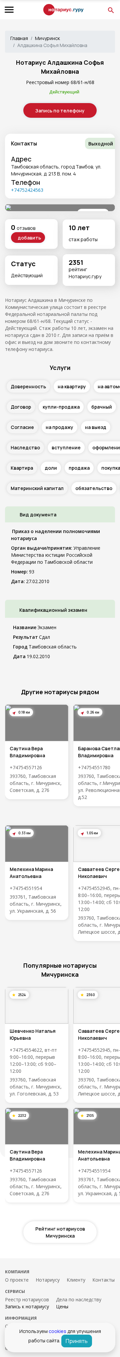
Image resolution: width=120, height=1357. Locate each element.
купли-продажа (61, 407)
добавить (29, 238)
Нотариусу (48, 1280)
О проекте (17, 1280)
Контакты (103, 1280)
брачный (101, 407)
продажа (79, 468)
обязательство (93, 488)
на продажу (59, 427)
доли (51, 468)
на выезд (95, 427)
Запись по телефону (60, 110)
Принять (77, 1341)
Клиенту (76, 1280)
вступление (66, 447)
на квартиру (72, 386)
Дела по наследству (78, 1299)
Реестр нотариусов (27, 1299)
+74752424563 (27, 190)
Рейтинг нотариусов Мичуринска (60, 1232)
